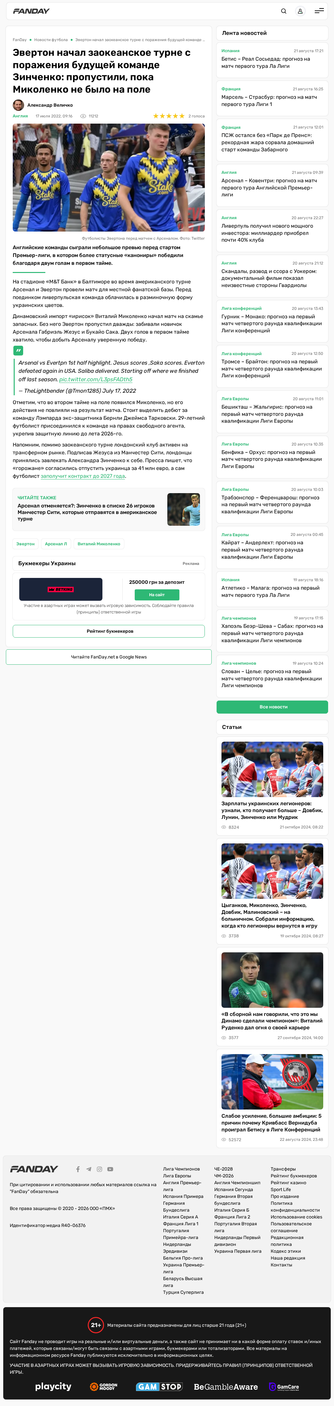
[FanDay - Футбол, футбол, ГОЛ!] (31, 11)
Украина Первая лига (238, 1251)
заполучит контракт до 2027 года (83, 476)
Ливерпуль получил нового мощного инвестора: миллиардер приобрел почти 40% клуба (267, 233)
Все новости (274, 707)
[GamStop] (159, 1388)
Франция (230, 88)
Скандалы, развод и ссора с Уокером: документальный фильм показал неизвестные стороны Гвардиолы (269, 278)
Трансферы (283, 1169)
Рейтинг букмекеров (110, 631)
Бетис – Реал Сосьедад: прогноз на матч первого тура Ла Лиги (265, 62)
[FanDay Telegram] (89, 1170)
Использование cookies (296, 1217)
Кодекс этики (286, 1251)
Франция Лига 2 (232, 1217)
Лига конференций (241, 308)
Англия (20, 115)
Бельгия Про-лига (183, 1258)
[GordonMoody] (104, 1388)
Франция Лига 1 (180, 1224)
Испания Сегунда (233, 1189)
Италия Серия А (180, 1217)
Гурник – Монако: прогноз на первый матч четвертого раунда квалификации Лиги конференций (271, 323)
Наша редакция (288, 1258)
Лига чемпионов (238, 618)
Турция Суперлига (183, 1292)
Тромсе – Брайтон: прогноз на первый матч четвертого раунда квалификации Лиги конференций (271, 368)
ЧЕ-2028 (223, 1169)
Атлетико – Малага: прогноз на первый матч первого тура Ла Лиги (270, 591)
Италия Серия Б (231, 1210)
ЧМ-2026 (224, 1176)
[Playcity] (53, 1387)
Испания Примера (183, 1196)
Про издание (285, 1196)
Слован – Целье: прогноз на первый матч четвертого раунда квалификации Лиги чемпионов (271, 678)
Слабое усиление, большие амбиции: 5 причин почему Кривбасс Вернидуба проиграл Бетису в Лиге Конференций (271, 1123)
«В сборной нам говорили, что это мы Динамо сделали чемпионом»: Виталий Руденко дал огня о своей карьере (272, 1021)
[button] (283, 11)
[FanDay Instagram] (99, 1170)
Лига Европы (235, 398)
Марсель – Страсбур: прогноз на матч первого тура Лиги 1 (269, 100)
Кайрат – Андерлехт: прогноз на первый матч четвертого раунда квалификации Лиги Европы (262, 549)
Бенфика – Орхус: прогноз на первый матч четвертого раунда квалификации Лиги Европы (271, 459)
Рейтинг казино (288, 1183)
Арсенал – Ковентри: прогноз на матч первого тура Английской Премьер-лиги (269, 187)
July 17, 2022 (119, 390)
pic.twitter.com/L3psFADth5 (95, 379)
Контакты (281, 1265)
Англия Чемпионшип (237, 1183)
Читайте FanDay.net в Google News (109, 657)
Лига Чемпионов (181, 1169)
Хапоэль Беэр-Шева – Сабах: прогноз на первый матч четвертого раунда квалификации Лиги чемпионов (272, 633)
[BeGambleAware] (226, 1387)
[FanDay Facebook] (78, 1170)
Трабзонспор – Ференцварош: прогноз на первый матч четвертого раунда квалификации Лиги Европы (270, 504)
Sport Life (281, 1189)
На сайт (157, 594)
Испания (230, 50)
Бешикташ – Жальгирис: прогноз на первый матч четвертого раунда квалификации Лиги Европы (266, 414)
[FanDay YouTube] (110, 1170)
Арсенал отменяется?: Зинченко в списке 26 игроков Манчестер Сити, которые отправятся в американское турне (87, 512)
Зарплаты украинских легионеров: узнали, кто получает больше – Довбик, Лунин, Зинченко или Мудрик (272, 810)
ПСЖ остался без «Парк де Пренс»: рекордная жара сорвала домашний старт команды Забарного (267, 142)
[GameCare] (284, 1388)
